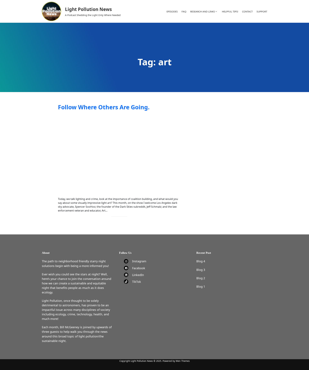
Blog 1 (200, 286)
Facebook (138, 268)
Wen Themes (183, 360)
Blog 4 (200, 261)
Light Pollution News (88, 9)
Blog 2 (200, 278)
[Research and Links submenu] (216, 11)
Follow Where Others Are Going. (104, 107)
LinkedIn (138, 275)
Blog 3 (200, 270)
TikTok (136, 282)
